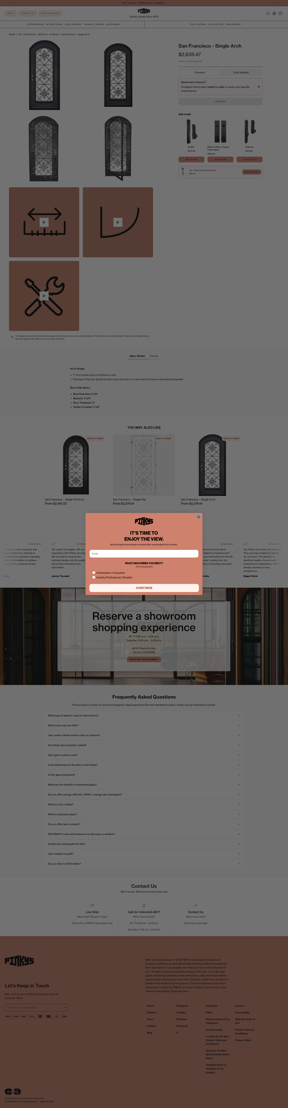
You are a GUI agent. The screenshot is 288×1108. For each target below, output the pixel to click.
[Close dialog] (198, 517)
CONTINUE (144, 588)
